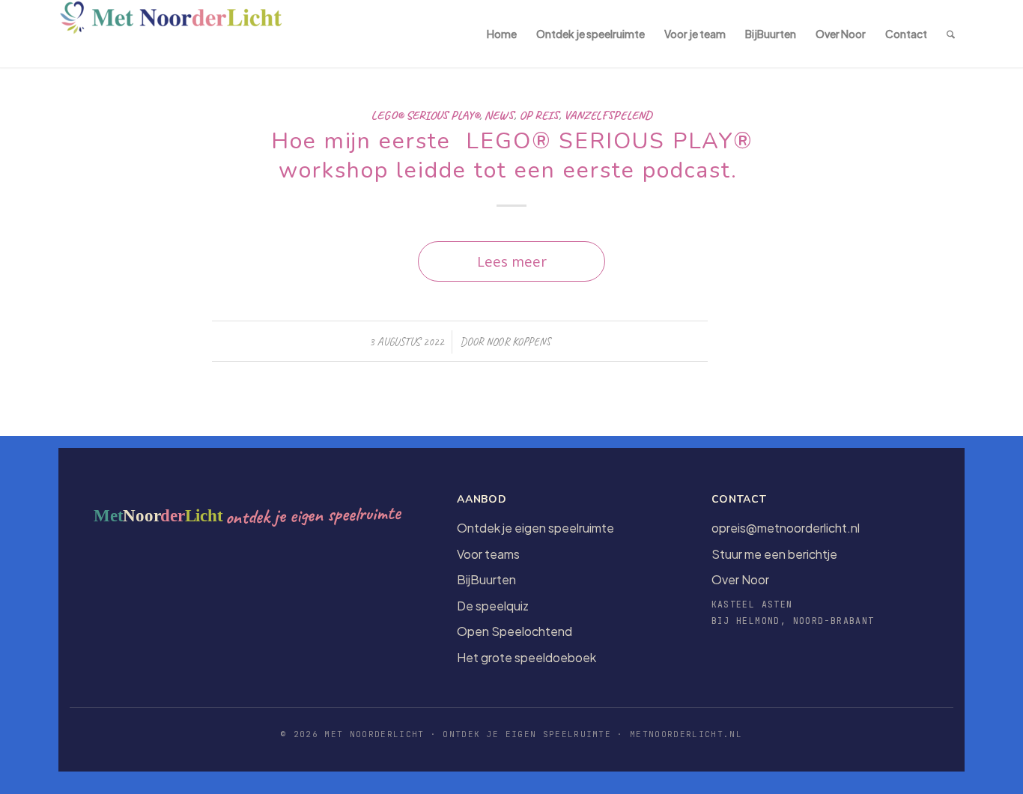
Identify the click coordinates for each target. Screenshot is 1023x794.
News (499, 115)
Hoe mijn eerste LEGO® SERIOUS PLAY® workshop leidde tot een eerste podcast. (512, 156)
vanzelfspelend (608, 115)
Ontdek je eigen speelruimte (535, 528)
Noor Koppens (518, 341)
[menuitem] (501, 33)
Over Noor (740, 579)
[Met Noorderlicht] (170, 33)
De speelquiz (493, 605)
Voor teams (488, 554)
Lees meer (512, 261)
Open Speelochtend (514, 631)
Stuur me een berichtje (774, 554)
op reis (539, 115)
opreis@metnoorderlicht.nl (785, 528)
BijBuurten (486, 579)
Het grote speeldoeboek (526, 657)
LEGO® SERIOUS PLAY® (425, 115)
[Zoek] (951, 33)
